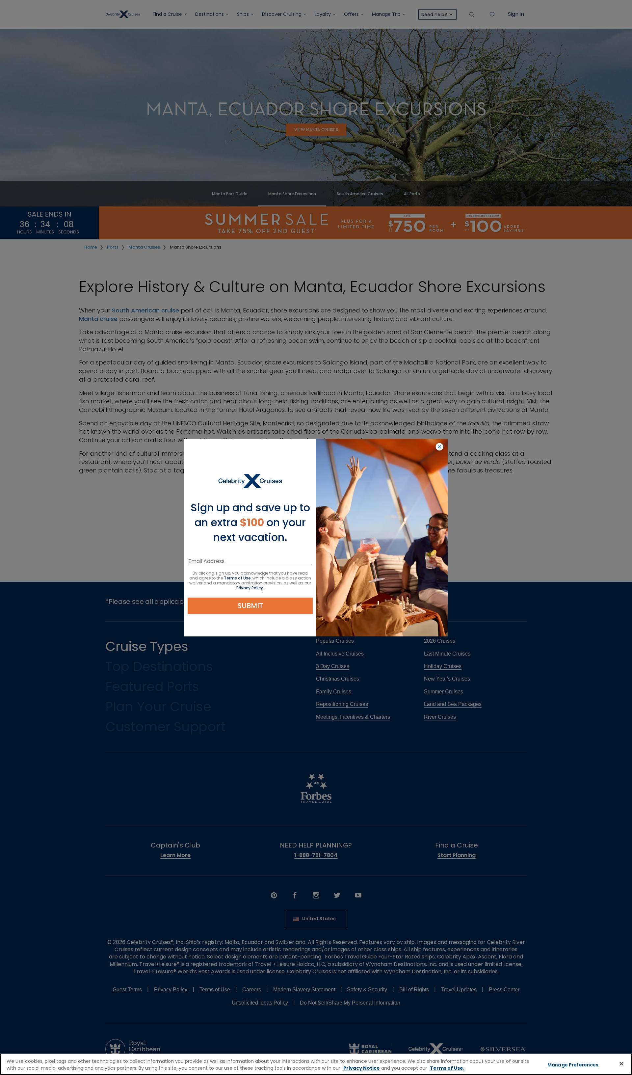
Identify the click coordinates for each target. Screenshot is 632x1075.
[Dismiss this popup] (439, 447)
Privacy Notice (361, 1068)
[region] (316, 1064)
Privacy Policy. (250, 588)
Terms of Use (237, 578)
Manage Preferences (573, 1065)
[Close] (621, 1063)
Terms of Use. (447, 1068)
